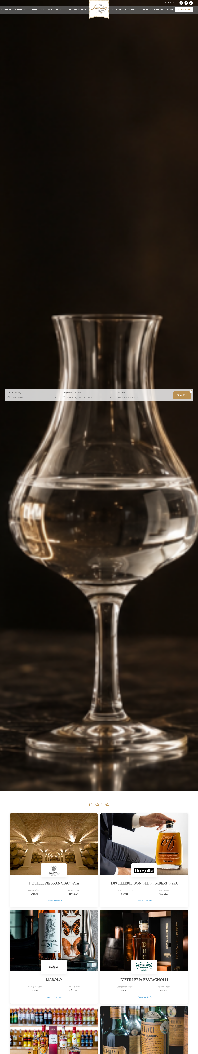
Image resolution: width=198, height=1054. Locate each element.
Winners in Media (152, 9)
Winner (121, 392)
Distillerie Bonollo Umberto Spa (144, 884)
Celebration (56, 9)
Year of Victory (14, 392)
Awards (20, 9)
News (170, 9)
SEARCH (182, 395)
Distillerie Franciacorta (54, 884)
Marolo (54, 980)
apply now (184, 9)
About (4, 9)
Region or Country (72, 392)
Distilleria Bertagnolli (144, 980)
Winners (36, 9)
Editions (130, 9)
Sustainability (77, 9)
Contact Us (167, 2)
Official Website (54, 900)
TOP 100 (117, 9)
